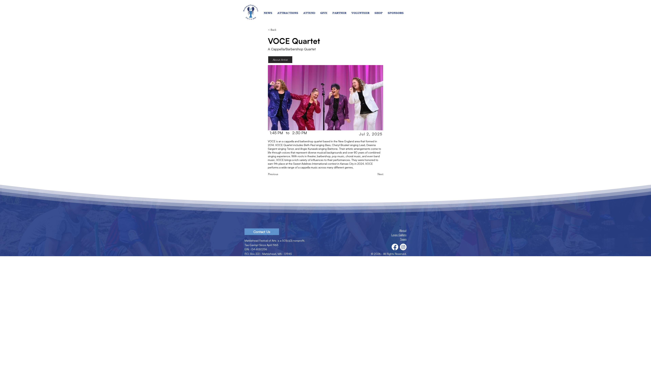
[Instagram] (403, 247)
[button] (288, 13)
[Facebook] (395, 247)
